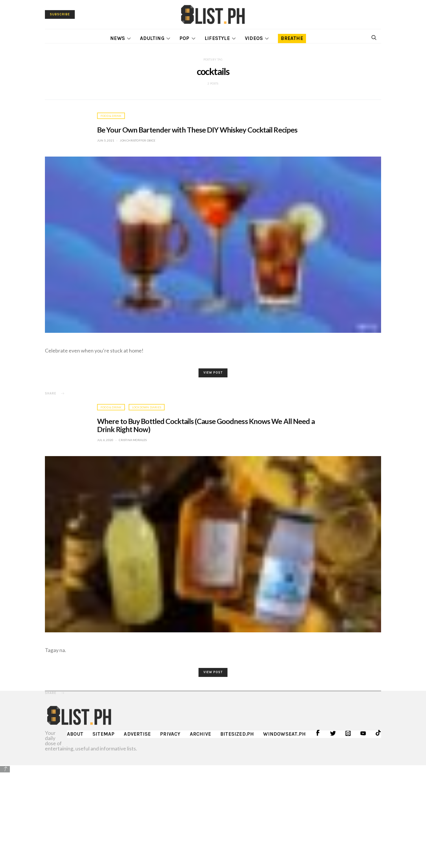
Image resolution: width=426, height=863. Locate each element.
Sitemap (103, 734)
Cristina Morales (133, 440)
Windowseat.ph (284, 734)
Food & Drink (111, 115)
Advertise (137, 734)
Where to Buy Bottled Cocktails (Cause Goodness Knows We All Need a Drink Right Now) (206, 425)
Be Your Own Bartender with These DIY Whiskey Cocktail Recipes (197, 129)
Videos (254, 38)
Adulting (152, 38)
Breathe (292, 38)
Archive (200, 734)
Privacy (170, 734)
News (117, 38)
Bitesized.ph (237, 734)
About (75, 734)
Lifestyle (217, 38)
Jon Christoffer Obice (137, 140)
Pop (184, 38)
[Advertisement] (213, 813)
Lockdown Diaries (146, 407)
